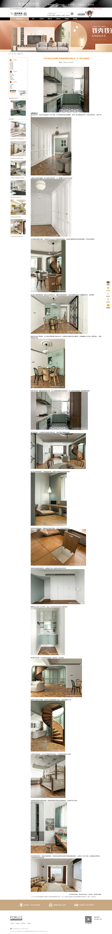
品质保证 (17, 923)
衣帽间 (11, 76)
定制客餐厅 (58, 15)
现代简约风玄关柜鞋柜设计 (17, 236)
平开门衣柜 (12, 75)
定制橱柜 (53, 15)
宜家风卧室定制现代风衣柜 (17, 158)
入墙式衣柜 (12, 79)
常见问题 (28, 923)
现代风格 (11, 62)
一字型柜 (11, 84)
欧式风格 (11, 63)
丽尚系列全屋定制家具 (16, 217)
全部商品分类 (19, 18)
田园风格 (11, 65)
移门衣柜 (11, 74)
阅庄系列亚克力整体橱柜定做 (17, 138)
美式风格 (11, 67)
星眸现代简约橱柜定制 (16, 197)
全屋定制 (67, 15)
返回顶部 (108, 307)
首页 (33, 18)
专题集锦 (67, 18)
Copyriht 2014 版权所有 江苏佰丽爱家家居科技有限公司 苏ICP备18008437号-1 (29, 931)
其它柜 (11, 88)
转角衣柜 (11, 78)
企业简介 (12, 923)
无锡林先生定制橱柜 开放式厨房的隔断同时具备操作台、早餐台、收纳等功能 (80, 896)
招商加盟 (75, 18)
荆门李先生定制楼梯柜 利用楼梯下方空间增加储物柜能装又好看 (47, 896)
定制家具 (63, 15)
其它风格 (11, 69)
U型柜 (11, 87)
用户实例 (14, 53)
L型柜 (11, 85)
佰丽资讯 (58, 18)
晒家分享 (50, 18)
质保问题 (23, 923)
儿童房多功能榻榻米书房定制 (17, 177)
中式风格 (11, 66)
